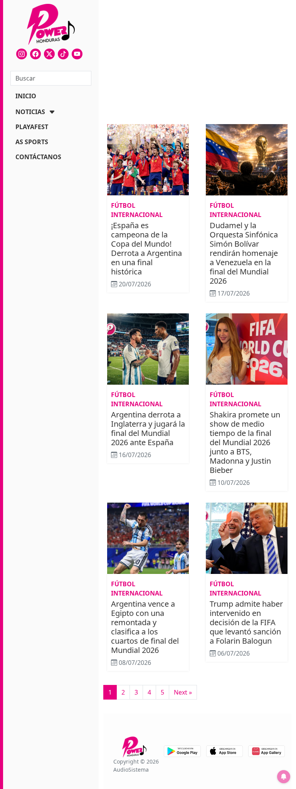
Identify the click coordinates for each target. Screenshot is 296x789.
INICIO (25, 96)
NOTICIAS (30, 112)
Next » (183, 692)
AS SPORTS (31, 142)
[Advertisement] (197, 63)
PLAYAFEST (31, 127)
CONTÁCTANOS (38, 157)
